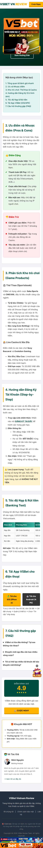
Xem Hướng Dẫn (22, 55)
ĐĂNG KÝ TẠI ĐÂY (23, 421)
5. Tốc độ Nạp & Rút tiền (16, 99)
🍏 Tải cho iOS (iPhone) (12, 599)
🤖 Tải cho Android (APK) (31, 599)
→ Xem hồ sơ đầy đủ (12, 779)
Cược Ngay (36, 4)
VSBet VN (13, 4)
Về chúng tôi (8, 812)
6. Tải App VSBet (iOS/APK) (17, 103)
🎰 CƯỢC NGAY (21, 710)
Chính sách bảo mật (25, 812)
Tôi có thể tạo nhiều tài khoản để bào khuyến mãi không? (21, 663)
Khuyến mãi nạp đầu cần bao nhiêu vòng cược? (20, 653)
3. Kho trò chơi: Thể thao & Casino (21, 90)
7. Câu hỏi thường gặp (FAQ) (18, 106)
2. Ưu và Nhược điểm (15, 86)
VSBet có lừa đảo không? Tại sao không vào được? (19, 644)
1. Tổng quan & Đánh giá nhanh (19, 83)
